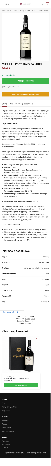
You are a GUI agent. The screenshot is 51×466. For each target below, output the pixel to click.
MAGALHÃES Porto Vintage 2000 (16, 378)
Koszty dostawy (8, 431)
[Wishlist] (37, 338)
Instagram (6, 444)
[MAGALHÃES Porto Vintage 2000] (21, 354)
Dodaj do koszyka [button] (21, 385)
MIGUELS (28, 323)
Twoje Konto (6, 428)
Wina (28, 11)
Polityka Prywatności (10, 407)
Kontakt (5, 420)
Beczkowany (29, 321)
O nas (4, 403)
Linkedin (5, 447)
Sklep (15, 11)
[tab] (4, 103)
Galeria (4, 104)
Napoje (22, 11)
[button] (47, 4)
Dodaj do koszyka (25, 81)
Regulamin (6, 410)
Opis (11, 104)
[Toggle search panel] (43, 4)
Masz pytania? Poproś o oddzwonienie (25, 94)
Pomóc (4, 424)
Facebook (5, 441)
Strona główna (7, 11)
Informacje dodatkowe (24, 104)
